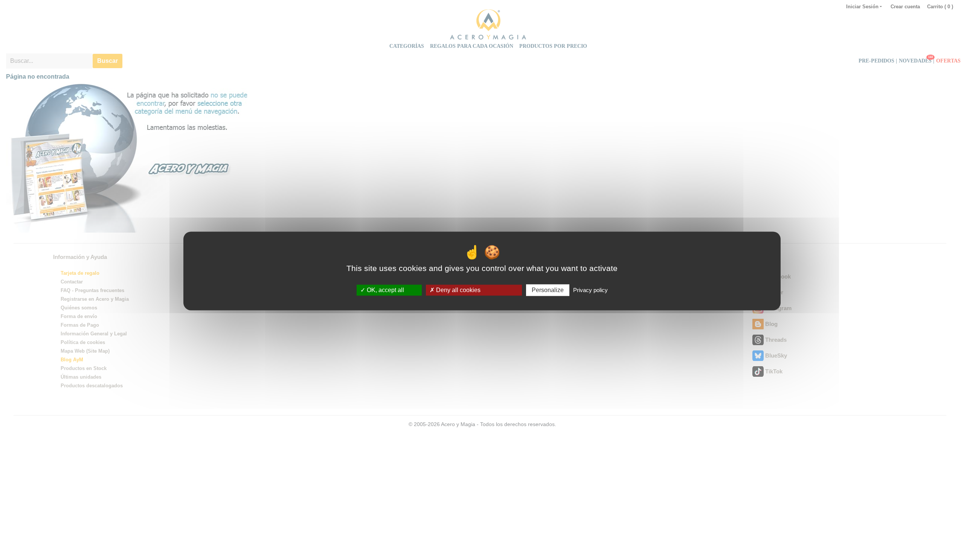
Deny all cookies (457, 290)
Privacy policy (590, 290)
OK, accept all (384, 290)
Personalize (548, 290)
